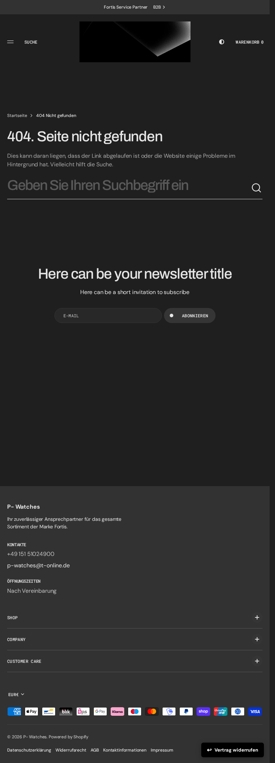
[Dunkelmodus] (221, 42)
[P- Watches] (134, 41)
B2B (157, 7)
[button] (11, 42)
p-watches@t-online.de (38, 565)
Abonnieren (195, 315)
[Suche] (256, 188)
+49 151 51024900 (30, 554)
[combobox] (129, 188)
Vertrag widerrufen (236, 750)
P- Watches (35, 737)
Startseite (17, 115)
